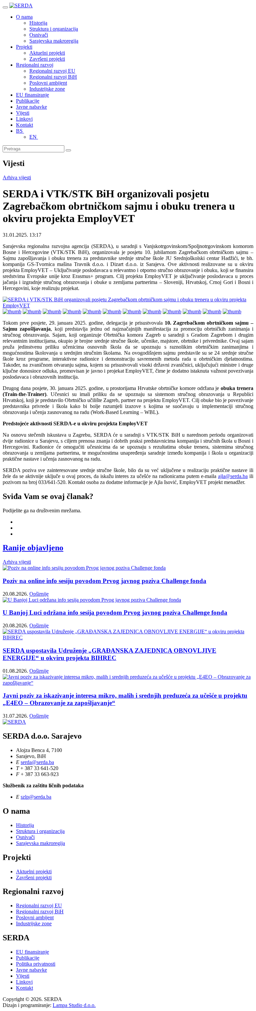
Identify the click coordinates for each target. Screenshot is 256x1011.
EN (33, 137)
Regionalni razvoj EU (52, 71)
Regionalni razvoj (34, 65)
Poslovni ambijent (48, 83)
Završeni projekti (47, 59)
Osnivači (38, 35)
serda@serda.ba (37, 762)
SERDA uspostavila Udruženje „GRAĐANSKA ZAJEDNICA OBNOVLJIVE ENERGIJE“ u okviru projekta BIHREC (109, 654)
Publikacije (27, 101)
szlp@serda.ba (36, 797)
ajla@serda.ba (233, 476)
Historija (38, 23)
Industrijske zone (47, 89)
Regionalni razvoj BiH (53, 77)
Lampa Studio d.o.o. (74, 1005)
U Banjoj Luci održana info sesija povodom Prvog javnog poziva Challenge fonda (115, 612)
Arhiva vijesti (17, 177)
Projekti (24, 47)
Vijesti (22, 113)
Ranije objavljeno (33, 547)
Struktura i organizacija (53, 29)
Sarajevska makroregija (53, 41)
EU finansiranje (32, 95)
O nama (24, 17)
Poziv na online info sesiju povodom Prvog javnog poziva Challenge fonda (104, 580)
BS (20, 131)
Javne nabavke (31, 107)
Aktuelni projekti (47, 53)
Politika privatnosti (35, 964)
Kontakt (24, 125)
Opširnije (39, 594)
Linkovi (24, 119)
